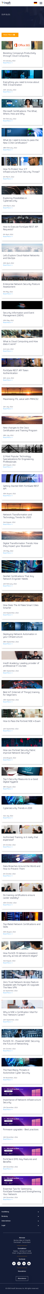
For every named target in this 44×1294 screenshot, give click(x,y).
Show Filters (8, 35)
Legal (3, 1225)
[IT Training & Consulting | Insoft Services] (6, 3)
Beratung (5, 1216)
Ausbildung (5, 1211)
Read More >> (8, 63)
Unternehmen (6, 1221)
